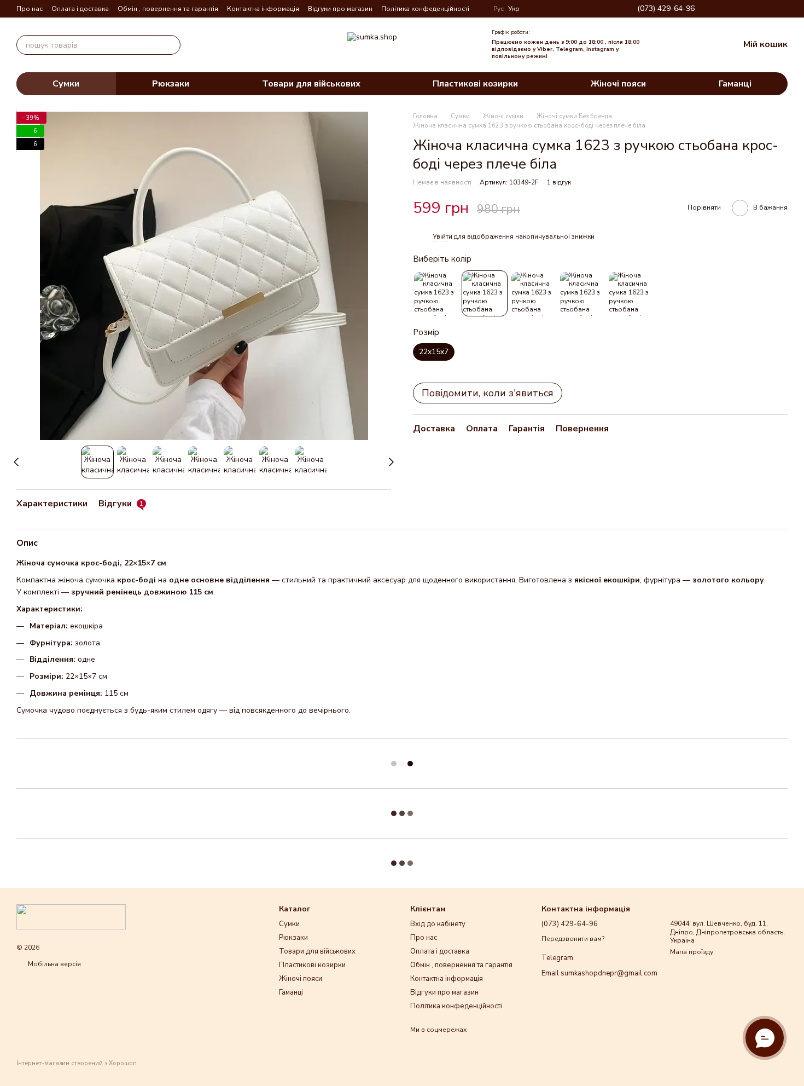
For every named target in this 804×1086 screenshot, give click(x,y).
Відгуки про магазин (340, 8)
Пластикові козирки (475, 84)
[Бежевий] (533, 294)
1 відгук (559, 182)
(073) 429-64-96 (666, 9)
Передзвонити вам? (572, 939)
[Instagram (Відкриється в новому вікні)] (730, 8)
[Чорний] (436, 294)
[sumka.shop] (71, 916)
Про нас (29, 8)
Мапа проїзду (691, 952)
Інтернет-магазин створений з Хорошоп (76, 1063)
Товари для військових (311, 84)
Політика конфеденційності (425, 8)
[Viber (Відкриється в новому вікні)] (770, 8)
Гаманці (735, 84)
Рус (498, 8)
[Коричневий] (631, 294)
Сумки (66, 84)
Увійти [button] (442, 236)
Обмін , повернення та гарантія (168, 8)
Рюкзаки (170, 84)
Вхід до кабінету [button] (437, 924)
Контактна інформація (263, 8)
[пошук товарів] (170, 45)
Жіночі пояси (618, 84)
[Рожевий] (582, 294)
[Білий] (485, 294)
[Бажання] (684, 44)
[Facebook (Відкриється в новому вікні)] (743, 8)
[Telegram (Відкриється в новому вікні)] (757, 8)
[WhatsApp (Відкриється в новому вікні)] (783, 8)
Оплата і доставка (80, 8)
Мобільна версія (53, 964)
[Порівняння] (660, 44)
